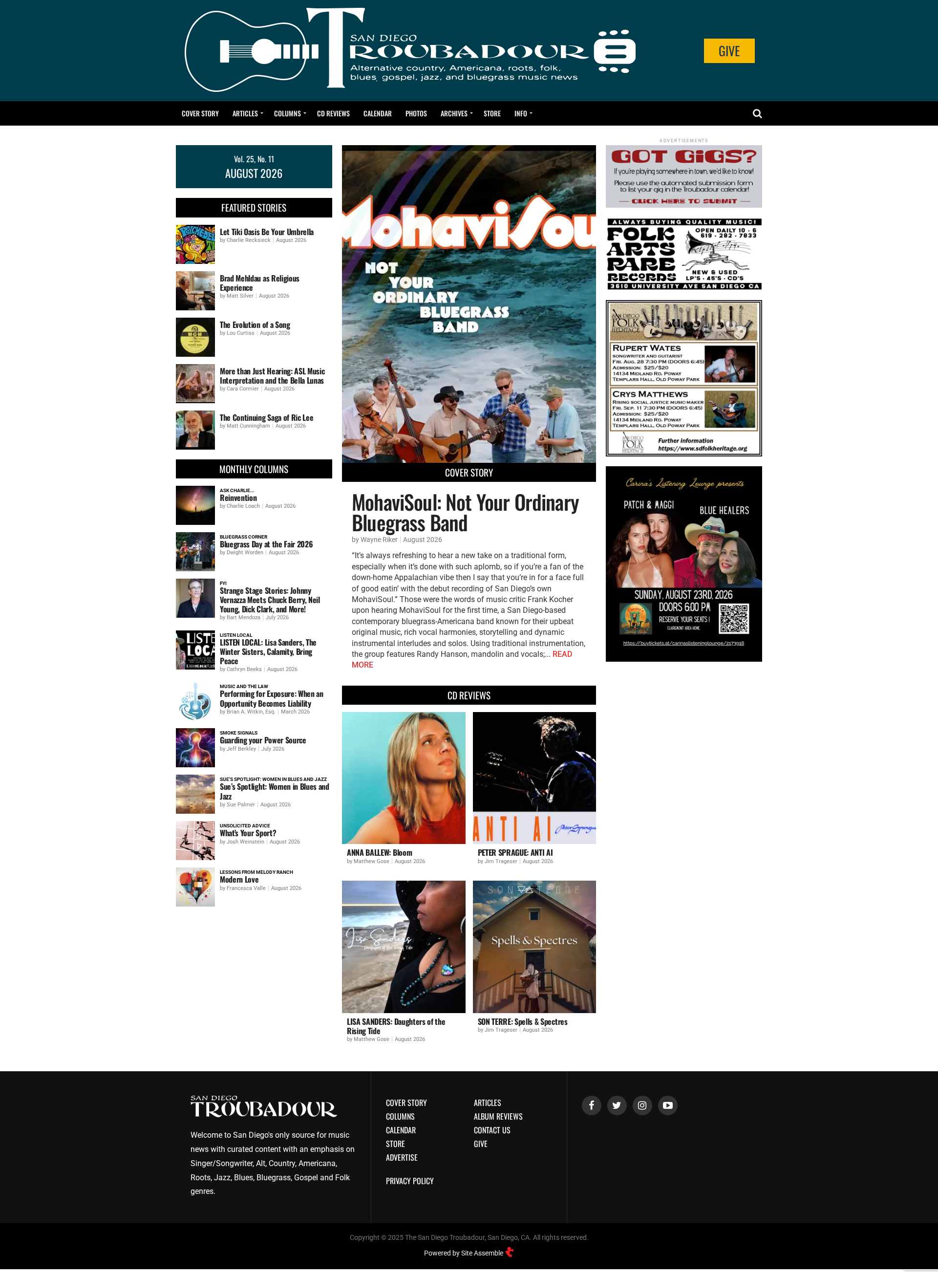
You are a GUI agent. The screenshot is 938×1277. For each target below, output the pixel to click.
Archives (454, 113)
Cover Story (200, 113)
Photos (416, 113)
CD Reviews (333, 113)
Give (729, 50)
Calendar (377, 113)
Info (520, 113)
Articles (245, 113)
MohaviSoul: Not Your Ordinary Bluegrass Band (465, 511)
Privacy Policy (410, 1181)
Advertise (402, 1157)
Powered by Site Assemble (464, 1253)
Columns (287, 113)
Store (492, 113)
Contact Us (492, 1130)
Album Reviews (498, 1116)
